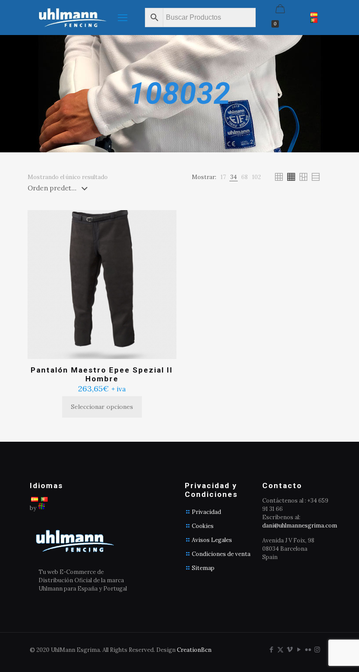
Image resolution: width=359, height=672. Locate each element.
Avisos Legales (212, 540)
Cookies (203, 526)
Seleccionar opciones (102, 407)
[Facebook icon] (271, 649)
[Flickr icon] (308, 649)
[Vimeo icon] (289, 649)
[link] (223, 177)
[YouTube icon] (299, 649)
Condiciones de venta (221, 554)
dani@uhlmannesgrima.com (299, 525)
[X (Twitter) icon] (280, 649)
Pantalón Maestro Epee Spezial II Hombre (102, 374)
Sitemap (203, 568)
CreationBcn (194, 650)
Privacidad (206, 512)
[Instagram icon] (317, 649)
